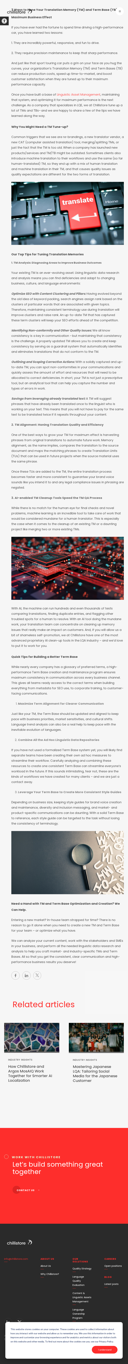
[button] (4, 21)
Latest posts (111, 1284)
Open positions (113, 1266)
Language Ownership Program (78, 1314)
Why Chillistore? (49, 1274)
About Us (45, 1266)
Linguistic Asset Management (78, 94)
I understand (105, 1349)
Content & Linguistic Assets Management (81, 1297)
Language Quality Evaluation (78, 1281)
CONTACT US (26, 1190)
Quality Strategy (82, 1268)
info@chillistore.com (16, 1259)
